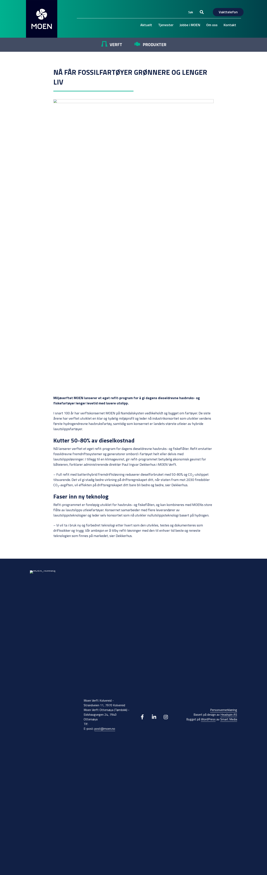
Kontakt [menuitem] (230, 25)
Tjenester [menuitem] (166, 25)
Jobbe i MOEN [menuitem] (190, 25)
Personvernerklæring (223, 709)
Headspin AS (228, 714)
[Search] (201, 12)
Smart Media (228, 719)
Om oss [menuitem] (212, 25)
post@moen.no (104, 728)
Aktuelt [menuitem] (146, 25)
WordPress (208, 719)
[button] (142, 717)
